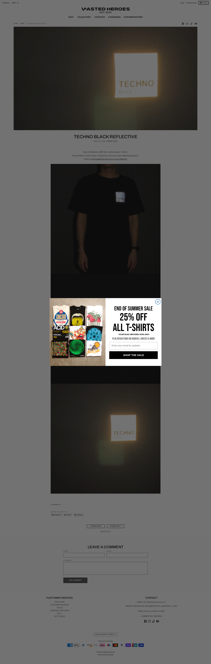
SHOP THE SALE (133, 355)
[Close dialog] (157, 301)
